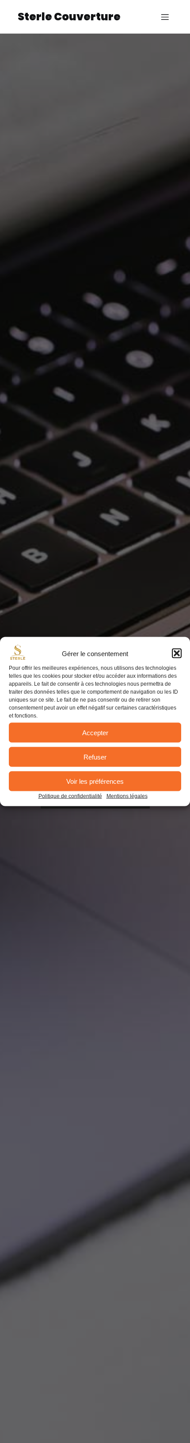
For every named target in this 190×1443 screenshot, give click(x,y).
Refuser (95, 756)
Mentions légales (127, 796)
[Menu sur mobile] (164, 16)
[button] (176, 653)
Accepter (95, 732)
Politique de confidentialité (70, 796)
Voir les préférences (95, 781)
